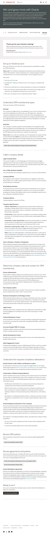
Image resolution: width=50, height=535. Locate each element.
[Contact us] (46, 2)
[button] (4, 2)
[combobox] (27, 2)
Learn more (29, 52)
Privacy (12, 525)
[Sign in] (43, 2)
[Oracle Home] (10, 2)
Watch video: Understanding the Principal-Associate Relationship (20, 145)
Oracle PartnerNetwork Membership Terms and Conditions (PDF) (20, 461)
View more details (31, 478)
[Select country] (41, 2)
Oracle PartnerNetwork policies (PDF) (13, 442)
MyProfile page (14, 80)
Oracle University (25, 230)
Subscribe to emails (6, 527)
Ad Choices (32, 525)
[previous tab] (3, 32)
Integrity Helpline (14, 527)
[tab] (12, 32)
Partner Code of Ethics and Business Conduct (27, 367)
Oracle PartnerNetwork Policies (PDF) (13, 464)
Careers (37, 525)
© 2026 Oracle (5, 525)
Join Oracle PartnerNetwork (11, 493)
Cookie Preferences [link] (25, 525)
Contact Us (20, 527)
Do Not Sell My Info (17, 525)
